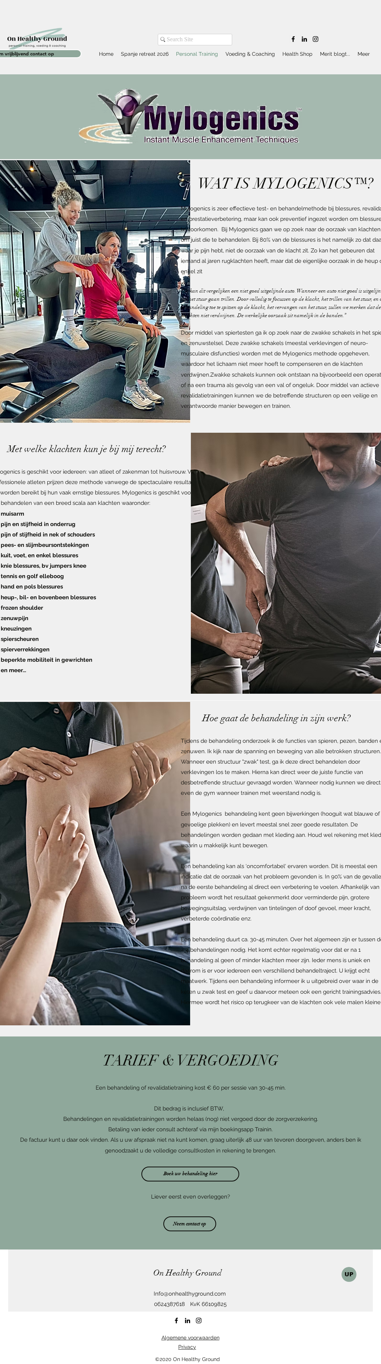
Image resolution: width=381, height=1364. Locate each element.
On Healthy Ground (187, 1273)
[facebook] (293, 39)
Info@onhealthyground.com (190, 1293)
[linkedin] (304, 39)
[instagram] (315, 39)
